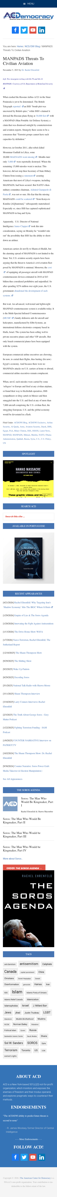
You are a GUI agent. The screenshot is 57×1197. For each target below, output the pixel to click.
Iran (48, 984)
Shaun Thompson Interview (27, 693)
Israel (25, 1005)
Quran (22, 1030)
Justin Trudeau (31, 1012)
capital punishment (27, 972)
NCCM (6, 1024)
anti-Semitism (9, 964)
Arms (22, 426)
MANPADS (18, 434)
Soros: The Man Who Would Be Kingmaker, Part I (37, 801)
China (41, 972)
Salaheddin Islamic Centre (13, 1036)
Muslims (41, 1019)
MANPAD (7, 434)
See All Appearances (12, 778)
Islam (17, 991)
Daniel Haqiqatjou (24, 979)
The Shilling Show (23, 660)
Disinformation (11, 984)
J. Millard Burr (40, 1005)
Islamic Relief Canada (13, 999)
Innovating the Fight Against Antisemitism (33, 623)
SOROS (32, 1043)
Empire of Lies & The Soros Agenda (31, 615)
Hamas (38, 984)
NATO (41, 434)
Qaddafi (20, 438)
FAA (11, 430)
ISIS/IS (35, 430)
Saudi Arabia (32, 1036)
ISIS (29, 430)
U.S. (38, 438)
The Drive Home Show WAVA (28, 631)
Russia (26, 438)
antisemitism (29, 964)
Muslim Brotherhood (24, 1019)
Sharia (44, 1036)
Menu (30, 3)
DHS (49, 426)
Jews (7, 1012)
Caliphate (47, 964)
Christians (9, 978)
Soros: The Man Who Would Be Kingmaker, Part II (22, 820)
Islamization (33, 999)
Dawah (37, 979)
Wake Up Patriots (21, 669)
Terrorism (10, 1050)
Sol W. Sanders (13, 1043)
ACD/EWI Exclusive (37, 422)
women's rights (10, 1056)
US (36, 1050)
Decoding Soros (21, 677)
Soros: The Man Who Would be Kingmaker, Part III (21, 834)
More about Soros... (13, 858)
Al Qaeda (15, 426)
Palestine (34, 1024)
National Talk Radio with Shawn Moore (31, 685)
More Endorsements (28, 1139)
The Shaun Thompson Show (28, 652)
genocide (26, 985)
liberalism (8, 1019)
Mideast (27, 434)
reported (17, 106)
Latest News (45, 430)
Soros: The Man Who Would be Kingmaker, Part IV (21, 848)
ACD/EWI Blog (20, 422)
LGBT (47, 1012)
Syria (33, 438)
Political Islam (10, 1030)
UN (4, 443)
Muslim (34, 434)
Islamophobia (11, 1005)
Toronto (25, 1050)
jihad (17, 1012)
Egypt (5, 430)
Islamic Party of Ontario (37, 993)
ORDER (24, 868)
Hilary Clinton (20, 430)
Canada (10, 971)
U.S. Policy (46, 438)
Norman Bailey (20, 1024)
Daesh (43, 426)
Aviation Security (33, 426)
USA (43, 1051)
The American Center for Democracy (35, 1178)
